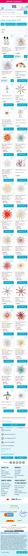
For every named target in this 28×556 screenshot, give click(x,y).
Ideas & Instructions (19, 475)
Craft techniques (5, 16)
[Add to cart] (25, 56)
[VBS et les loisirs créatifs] (14, 6)
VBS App (3, 495)
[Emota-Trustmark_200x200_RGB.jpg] (23, 513)
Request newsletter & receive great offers (14, 418)
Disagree (19, 552)
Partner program (5, 472)
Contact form (7, 457)
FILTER (3, 29)
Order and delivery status (20, 492)
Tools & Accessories (21, 24)
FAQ (15, 477)
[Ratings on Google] (14, 507)
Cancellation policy (5, 486)
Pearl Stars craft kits (10, 24)
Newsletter (17, 473)
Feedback (21, 457)
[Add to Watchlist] (12, 36)
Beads (2, 24)
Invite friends (18, 472)
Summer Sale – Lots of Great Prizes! (14, 1)
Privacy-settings (5, 488)
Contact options (18, 491)
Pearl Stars (12, 16)
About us (3, 470)
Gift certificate (18, 470)
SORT (3, 32)
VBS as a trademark (5, 473)
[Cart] (25, 8)
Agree (25, 552)
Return (2, 490)
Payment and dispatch (6, 485)
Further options (5, 552)
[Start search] (25, 12)
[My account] (22, 8)
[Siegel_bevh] (8, 514)
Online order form (5, 483)
